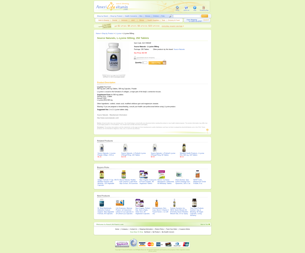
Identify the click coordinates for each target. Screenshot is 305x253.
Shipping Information (146, 229)
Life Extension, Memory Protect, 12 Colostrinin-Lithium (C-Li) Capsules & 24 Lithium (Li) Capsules (124, 210)
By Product (156, 232)
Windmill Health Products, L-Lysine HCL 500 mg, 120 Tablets (192, 154)
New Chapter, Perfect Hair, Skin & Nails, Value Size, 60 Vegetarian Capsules (142, 210)
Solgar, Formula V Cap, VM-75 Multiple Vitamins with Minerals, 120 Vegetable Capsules (108, 182)
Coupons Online (184, 229)
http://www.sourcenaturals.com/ (108, 118)
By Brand (147, 232)
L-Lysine (118, 33)
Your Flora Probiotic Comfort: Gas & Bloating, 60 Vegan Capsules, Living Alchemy (197, 211)
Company (124, 229)
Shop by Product (107, 33)
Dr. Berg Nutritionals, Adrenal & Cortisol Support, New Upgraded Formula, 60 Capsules (106, 210)
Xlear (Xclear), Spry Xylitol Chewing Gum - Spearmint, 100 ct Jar (183, 181)
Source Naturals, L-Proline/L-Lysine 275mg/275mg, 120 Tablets (133, 154)
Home (98, 33)
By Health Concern (168, 232)
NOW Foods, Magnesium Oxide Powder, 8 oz (199, 181)
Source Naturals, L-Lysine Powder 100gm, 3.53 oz (106, 154)
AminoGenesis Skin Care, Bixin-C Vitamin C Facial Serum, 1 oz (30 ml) (160, 210)
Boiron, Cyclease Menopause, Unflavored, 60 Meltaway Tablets (166, 181)
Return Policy (159, 229)
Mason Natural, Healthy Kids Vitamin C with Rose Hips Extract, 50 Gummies (128, 181)
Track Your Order (171, 229)
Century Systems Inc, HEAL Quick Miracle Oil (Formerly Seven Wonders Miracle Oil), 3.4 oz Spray (179, 210)
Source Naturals (179, 49)
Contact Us (133, 229)
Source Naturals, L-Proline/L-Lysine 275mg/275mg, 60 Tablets (163, 154)
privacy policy (153, 251)
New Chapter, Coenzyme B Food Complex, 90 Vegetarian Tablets (148, 181)
